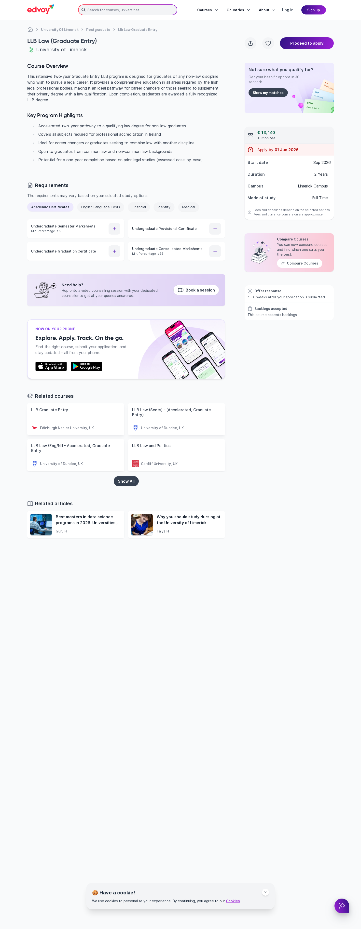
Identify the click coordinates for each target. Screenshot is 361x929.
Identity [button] (164, 207)
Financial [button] (139, 207)
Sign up (313, 10)
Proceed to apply (306, 43)
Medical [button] (188, 207)
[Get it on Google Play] (86, 366)
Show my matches (268, 93)
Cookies (233, 901)
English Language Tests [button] (100, 207)
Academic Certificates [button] (50, 207)
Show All (126, 481)
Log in (287, 9)
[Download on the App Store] (51, 366)
